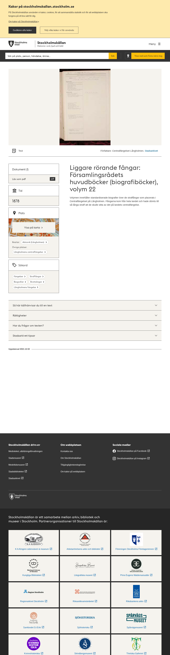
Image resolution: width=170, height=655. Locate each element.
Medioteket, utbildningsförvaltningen (25, 451)
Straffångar (35, 276)
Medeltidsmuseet (16, 465)
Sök (112, 56)
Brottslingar (36, 281)
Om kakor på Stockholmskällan (23, 21)
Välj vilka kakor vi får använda (59, 30)
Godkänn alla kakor (22, 30)
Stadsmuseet (14, 458)
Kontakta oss (67, 451)
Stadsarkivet (151, 151)
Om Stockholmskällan (71, 458)
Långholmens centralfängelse (28, 251)
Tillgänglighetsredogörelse (73, 465)
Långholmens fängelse (25, 287)
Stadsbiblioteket (16, 471)
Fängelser (18, 276)
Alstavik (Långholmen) (33, 242)
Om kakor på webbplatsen (73, 471)
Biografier (19, 281)
